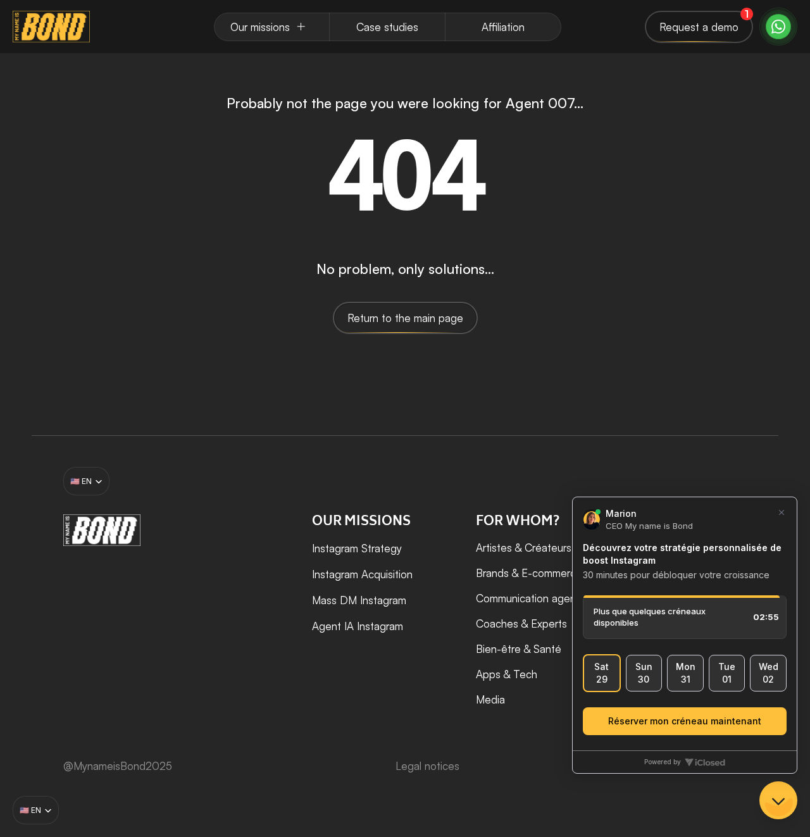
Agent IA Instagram (357, 626)
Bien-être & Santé (518, 648)
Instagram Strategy (357, 548)
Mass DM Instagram (359, 600)
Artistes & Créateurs (523, 547)
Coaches (497, 623)
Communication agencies (535, 598)
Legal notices (427, 765)
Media (490, 699)
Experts (549, 623)
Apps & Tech (506, 674)
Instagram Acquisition (362, 574)
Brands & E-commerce (529, 573)
